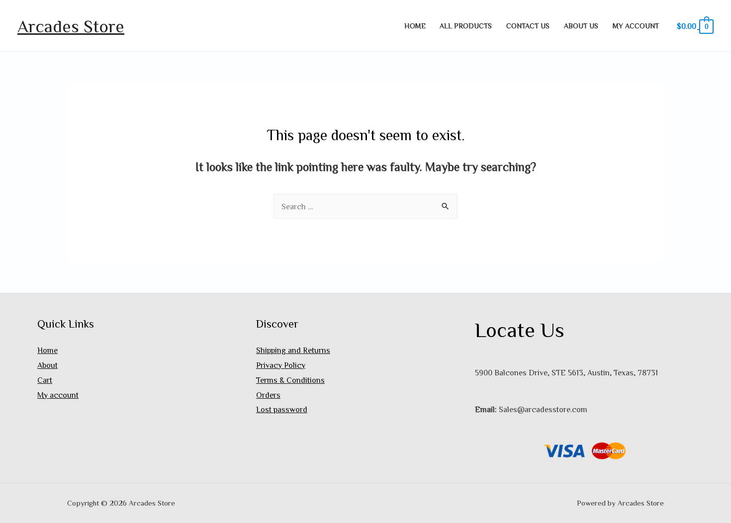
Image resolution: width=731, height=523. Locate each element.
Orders (268, 395)
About (47, 365)
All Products (466, 25)
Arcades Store (70, 25)
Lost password (281, 409)
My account (636, 25)
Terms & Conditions (290, 380)
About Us (581, 25)
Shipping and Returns (293, 350)
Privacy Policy (280, 365)
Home (415, 25)
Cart (44, 380)
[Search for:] (365, 206)
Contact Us (527, 25)
